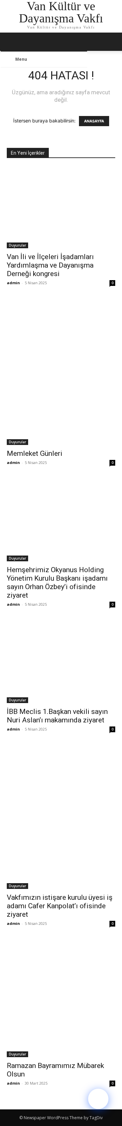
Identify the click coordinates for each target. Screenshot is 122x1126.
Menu (21, 59)
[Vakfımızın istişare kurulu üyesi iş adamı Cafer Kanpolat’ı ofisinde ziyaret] (61, 817)
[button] (112, 42)
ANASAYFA (94, 121)
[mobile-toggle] (11, 42)
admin (13, 282)
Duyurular (17, 245)
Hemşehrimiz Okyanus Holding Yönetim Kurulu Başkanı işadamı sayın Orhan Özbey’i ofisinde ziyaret (57, 582)
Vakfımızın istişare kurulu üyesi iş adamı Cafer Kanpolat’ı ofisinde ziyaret (60, 905)
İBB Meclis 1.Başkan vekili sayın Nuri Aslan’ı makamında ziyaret (57, 715)
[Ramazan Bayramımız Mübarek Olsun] (61, 999)
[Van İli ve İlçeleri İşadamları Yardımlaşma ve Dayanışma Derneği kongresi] (61, 207)
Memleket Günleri (34, 453)
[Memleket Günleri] (61, 372)
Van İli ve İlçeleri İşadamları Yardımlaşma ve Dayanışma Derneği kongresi (50, 265)
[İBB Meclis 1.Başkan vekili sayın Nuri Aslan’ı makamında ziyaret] (61, 662)
